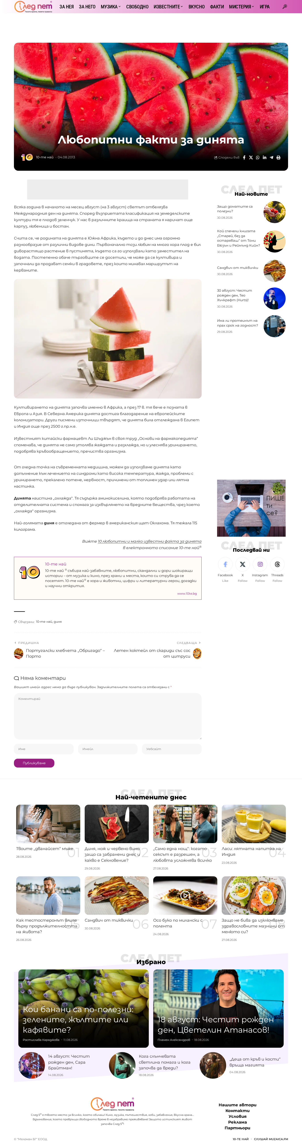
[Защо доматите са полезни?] (275, 212)
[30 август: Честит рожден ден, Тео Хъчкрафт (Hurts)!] (275, 298)
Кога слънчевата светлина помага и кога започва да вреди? (165, 1062)
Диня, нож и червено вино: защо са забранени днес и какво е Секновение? (112, 854)
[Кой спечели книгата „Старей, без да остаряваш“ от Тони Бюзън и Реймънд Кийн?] (275, 241)
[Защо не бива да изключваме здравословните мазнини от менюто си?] (254, 895)
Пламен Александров (174, 1040)
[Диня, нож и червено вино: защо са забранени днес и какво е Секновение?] (117, 824)
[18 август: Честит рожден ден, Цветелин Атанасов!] (218, 1008)
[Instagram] (260, 570)
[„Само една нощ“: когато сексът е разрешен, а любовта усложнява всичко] (185, 824)
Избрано (151, 962)
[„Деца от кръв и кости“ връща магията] (213, 1065)
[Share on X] (251, 157)
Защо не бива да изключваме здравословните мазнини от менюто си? (253, 926)
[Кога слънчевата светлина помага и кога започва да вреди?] (122, 1065)
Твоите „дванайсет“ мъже (44, 848)
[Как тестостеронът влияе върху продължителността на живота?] (48, 895)
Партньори (237, 1128)
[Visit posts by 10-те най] (27, 157)
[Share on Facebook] (244, 157)
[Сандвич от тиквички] (275, 271)
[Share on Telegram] (271, 157)
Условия (238, 1116)
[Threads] (277, 570)
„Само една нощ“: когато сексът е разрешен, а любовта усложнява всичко (182, 854)
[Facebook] (225, 570)
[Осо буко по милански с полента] (185, 895)
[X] (242, 570)
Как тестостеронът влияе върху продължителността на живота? (46, 926)
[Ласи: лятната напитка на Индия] (254, 824)
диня (58, 622)
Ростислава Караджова (41, 1040)
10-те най (45, 157)
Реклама (237, 1122)
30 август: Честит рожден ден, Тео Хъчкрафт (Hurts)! (234, 295)
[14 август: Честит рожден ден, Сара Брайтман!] (31, 1065)
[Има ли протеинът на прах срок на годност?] (275, 326)
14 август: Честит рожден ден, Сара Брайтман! (69, 1062)
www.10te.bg (187, 593)
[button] (285, 6)
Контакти (238, 1110)
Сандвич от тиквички (237, 268)
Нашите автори (237, 1105)
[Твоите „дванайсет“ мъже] (48, 824)
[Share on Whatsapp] (258, 157)
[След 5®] (33, 6)
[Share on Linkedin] (265, 157)
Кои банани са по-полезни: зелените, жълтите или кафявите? (78, 1019)
